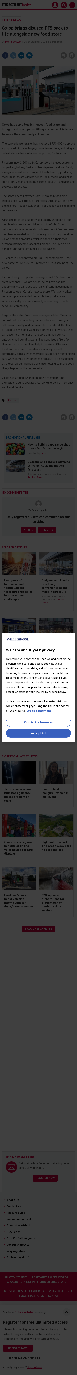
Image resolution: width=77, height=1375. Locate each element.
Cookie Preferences (38, 722)
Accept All (38, 733)
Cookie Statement (39, 710)
